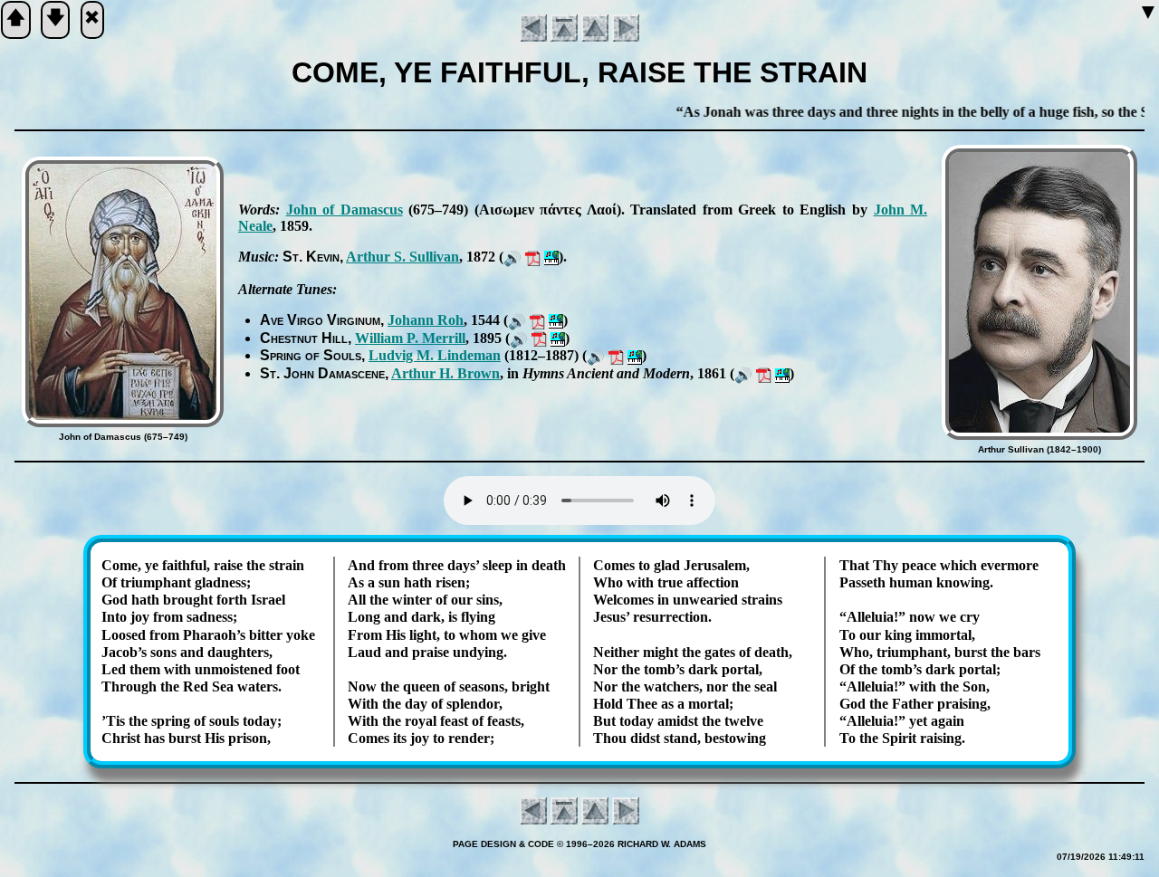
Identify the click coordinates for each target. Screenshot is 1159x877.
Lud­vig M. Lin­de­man (435, 355)
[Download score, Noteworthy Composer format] (551, 256)
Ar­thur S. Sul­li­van (402, 256)
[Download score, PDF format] (533, 256)
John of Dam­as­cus (344, 209)
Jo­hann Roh (426, 320)
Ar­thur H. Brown (445, 373)
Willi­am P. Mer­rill (410, 338)
